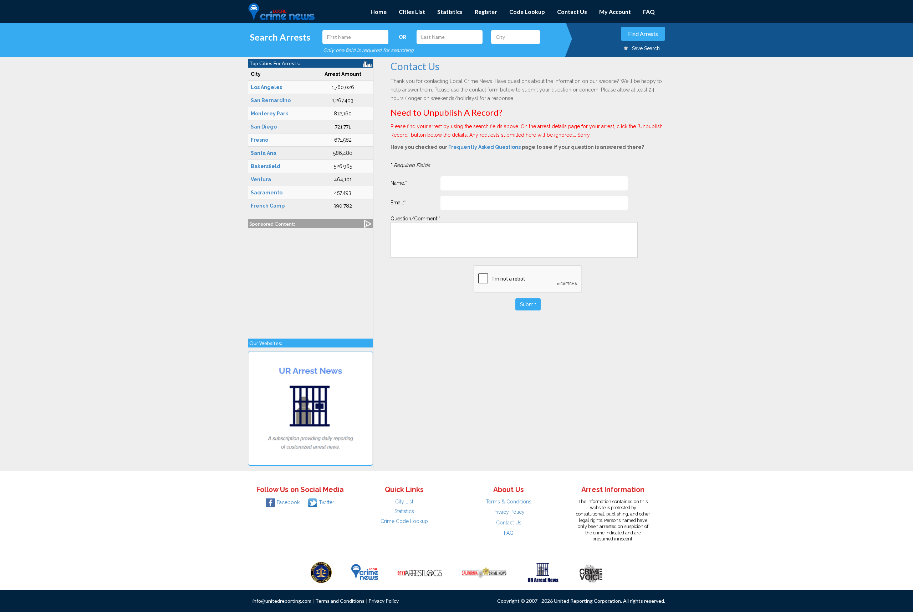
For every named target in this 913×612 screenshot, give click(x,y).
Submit (528, 304)
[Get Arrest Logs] (419, 572)
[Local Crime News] (364, 572)
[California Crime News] (484, 572)
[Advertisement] (310, 280)
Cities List (412, 11)
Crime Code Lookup (404, 521)
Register (486, 11)
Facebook (288, 502)
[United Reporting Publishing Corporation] (321, 572)
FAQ (649, 11)
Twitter (326, 502)
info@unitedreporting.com (282, 601)
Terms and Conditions (339, 601)
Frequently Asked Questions (484, 147)
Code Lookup (527, 11)
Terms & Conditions (508, 501)
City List (404, 501)
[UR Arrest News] (543, 572)
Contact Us (572, 11)
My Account (615, 11)
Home (379, 11)
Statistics (450, 11)
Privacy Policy (509, 512)
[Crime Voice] (591, 572)
